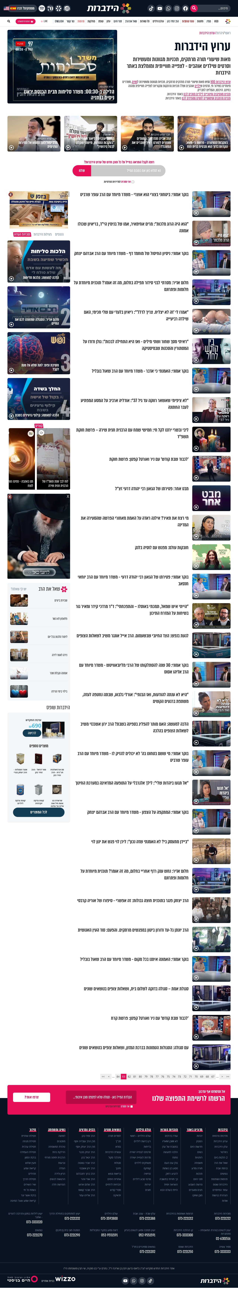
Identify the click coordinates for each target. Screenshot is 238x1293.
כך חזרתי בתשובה (169, 1179)
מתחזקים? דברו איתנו (22, 8)
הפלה (62, 1168)
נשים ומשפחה (56, 1130)
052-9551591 (147, 1235)
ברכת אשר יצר (28, 1195)
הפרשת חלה (58, 1184)
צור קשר (70, 21)
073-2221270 (34, 1235)
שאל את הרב (131, 21)
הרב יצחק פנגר (87, 1152)
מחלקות (91, 21)
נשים (134, 81)
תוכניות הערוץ (169, 1130)
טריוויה (147, 1173)
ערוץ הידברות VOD (220, 81)
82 (129, 1076)
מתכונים (61, 1141)
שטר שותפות (188, 21)
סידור (33, 1130)
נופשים (224, 1173)
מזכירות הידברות (222, 1213)
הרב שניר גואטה (86, 1163)
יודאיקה (117, 1195)
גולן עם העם (171, 1163)
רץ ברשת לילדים (142, 1141)
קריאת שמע (30, 1168)
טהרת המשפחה (56, 1146)
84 (118, 1076)
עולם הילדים (158, 21)
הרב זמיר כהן (173, 21)
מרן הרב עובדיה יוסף (84, 1141)
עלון (108, 21)
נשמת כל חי (30, 1190)
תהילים (32, 1173)
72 (185, 1076)
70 (196, 1076)
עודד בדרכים (171, 1136)
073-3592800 (109, 1218)
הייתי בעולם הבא (169, 1190)
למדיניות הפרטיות (112, 182)
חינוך (118, 1168)
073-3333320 (34, 1222)
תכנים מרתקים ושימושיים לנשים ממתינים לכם (206, 98)
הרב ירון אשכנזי (87, 1168)
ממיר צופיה (225, 1246)
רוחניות (198, 1157)
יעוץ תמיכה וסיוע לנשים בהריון (139, 1230)
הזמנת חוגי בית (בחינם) (68, 1230)
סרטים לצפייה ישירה (140, 1152)
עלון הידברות (221, 1146)
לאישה (61, 1136)
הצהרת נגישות (220, 1195)
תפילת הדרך (29, 1179)
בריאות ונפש (114, 1173)
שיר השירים (30, 1184)
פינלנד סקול (114, 1157)
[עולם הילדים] (67, 8)
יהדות (199, 1136)
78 (151, 1076)
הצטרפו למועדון (24, 21)
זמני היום (118, 21)
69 (201, 1076)
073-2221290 (72, 1235)
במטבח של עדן (170, 1146)
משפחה (198, 1163)
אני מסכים (117, 182)
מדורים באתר (194, 1130)
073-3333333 (223, 1251)
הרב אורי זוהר (88, 1179)
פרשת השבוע (195, 1184)
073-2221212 (185, 1218)
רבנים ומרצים (87, 1130)
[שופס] (58, 8)
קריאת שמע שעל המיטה (23, 1200)
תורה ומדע (197, 1168)
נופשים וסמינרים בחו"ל (143, 1246)
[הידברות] (109, 8)
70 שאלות (144, 21)
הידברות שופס (220, 1184)
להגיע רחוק (172, 1173)
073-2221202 (147, 1251)
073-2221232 (72, 1218)
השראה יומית (171, 1184)
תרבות (199, 1173)
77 (157, 1076)
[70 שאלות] (50, 8)
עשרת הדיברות (113, 1152)
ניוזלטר (224, 1152)
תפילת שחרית (28, 1136)
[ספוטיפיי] (42, 8)
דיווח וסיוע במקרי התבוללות (104, 1230)
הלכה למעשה (170, 1152)
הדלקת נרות (58, 1152)
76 (162, 1076)
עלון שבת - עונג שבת (144, 1213)
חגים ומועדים (195, 1190)
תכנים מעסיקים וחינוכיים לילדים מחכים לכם (207, 94)
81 (134, 1076)
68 (207, 1076)
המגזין (199, 1141)
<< (227, 1076)
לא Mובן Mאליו (170, 1141)
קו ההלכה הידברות (183, 1230)
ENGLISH (59, 21)
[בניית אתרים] (65, 1281)
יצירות (148, 1184)
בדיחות (147, 1146)
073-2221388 (147, 1218)
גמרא (118, 1146)
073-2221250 (185, 1251)
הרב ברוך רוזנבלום (85, 1173)
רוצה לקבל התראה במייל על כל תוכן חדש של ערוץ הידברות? (119, 162)
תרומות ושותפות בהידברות (179, 1213)
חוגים (148, 1190)
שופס (100, 21)
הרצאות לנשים (57, 1179)
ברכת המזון (30, 1157)
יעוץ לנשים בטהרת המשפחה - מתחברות (215, 1231)
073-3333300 (185, 1235)
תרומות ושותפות (219, 1179)
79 (145, 1076)
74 (173, 1076)
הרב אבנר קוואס (86, 1190)
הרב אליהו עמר (87, 1195)
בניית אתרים (47, 1281)
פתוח (175, 1157)
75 (168, 1076)
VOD (216, 21)
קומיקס (147, 1168)
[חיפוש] (194, 8)
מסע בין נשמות (170, 1168)
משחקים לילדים (143, 1163)
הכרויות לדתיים (113, 1184)
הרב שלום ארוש (87, 1184)
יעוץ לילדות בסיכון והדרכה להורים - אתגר (25, 1215)
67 (212, 1076)
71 (190, 1076)
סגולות (117, 1163)
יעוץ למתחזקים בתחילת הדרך (64, 1213)
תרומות (81, 21)
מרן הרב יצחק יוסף (85, 1146)
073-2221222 (223, 1218)
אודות (225, 1200)
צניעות (61, 1163)
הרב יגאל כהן (88, 1157)
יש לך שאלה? (19, 589)
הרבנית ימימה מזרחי (55, 1157)
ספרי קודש (115, 1190)
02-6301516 (223, 1238)
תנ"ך (118, 1141)
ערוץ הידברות (221, 1141)
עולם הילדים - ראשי (140, 1136)
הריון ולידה (59, 1173)
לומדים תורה (114, 1136)
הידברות (223, 1130)
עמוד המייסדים (220, 1190)
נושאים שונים (112, 1130)
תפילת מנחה (29, 1141)
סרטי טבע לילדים (142, 1179)
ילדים (197, 86)
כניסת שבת (222, 1168)
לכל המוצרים (38, 812)
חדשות (200, 21)
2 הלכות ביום (221, 1157)
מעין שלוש (30, 1163)
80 (140, 1076)
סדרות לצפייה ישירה (140, 1157)
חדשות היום (196, 1146)
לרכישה (32, 733)
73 (179, 1076)
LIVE (46, 21)
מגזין (209, 21)
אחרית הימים (114, 1179)
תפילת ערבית (29, 1146)
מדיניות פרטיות (220, 1136)
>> (103, 1076)
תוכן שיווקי (197, 1195)
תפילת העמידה (28, 1152)
